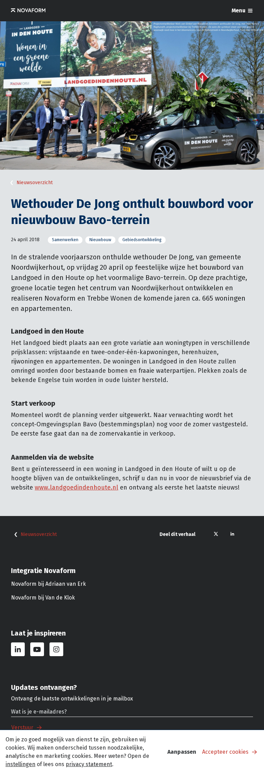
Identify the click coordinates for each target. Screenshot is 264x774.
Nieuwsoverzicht (34, 183)
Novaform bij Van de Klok (43, 597)
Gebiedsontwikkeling (142, 239)
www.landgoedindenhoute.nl (76, 487)
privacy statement (89, 764)
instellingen (20, 764)
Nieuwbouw (100, 239)
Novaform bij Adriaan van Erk (48, 584)
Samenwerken (65, 239)
